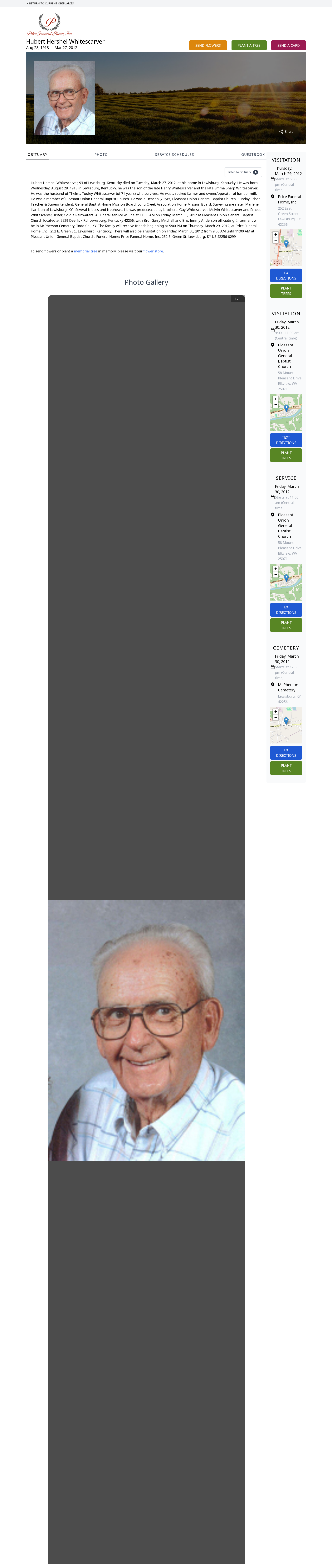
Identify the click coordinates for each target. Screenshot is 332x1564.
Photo (101, 154)
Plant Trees (286, 291)
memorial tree (85, 251)
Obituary (37, 154)
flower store (153, 251)
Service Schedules (174, 154)
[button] (286, 244)
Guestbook (253, 154)
